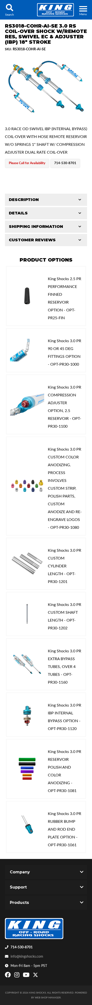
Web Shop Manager (48, 997)
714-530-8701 (22, 947)
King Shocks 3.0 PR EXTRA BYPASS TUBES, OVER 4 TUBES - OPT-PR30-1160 (64, 666)
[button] (9, 10)
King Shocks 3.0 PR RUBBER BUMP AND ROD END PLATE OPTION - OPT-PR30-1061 (64, 829)
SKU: (8, 49)
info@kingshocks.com (27, 956)
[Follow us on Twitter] (35, 975)
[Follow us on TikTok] (40, 975)
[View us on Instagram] (17, 975)
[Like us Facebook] (8, 975)
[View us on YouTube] (27, 975)
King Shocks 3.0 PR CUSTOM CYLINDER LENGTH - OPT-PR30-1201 (64, 566)
